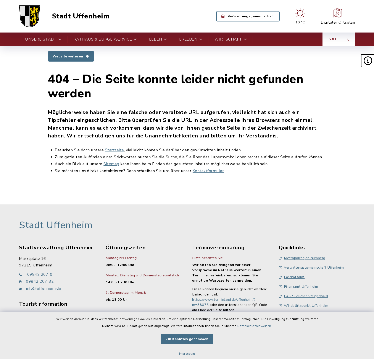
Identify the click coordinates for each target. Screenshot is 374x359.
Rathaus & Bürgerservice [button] (103, 39)
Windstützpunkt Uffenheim (306, 305)
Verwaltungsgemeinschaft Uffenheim (314, 267)
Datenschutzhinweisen (254, 326)
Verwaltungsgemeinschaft (251, 16)
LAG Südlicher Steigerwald (306, 296)
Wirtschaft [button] (228, 39)
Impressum (187, 354)
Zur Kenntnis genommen (187, 339)
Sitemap (111, 163)
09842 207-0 (39, 274)
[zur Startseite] (29, 16)
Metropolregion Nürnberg (304, 258)
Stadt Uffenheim (81, 16)
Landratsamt (294, 277)
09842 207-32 (40, 281)
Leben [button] (155, 39)
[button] (367, 60)
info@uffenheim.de (43, 288)
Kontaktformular (208, 170)
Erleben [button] (188, 39)
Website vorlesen (68, 56)
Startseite (114, 150)
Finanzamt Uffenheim (301, 286)
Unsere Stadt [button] (40, 39)
